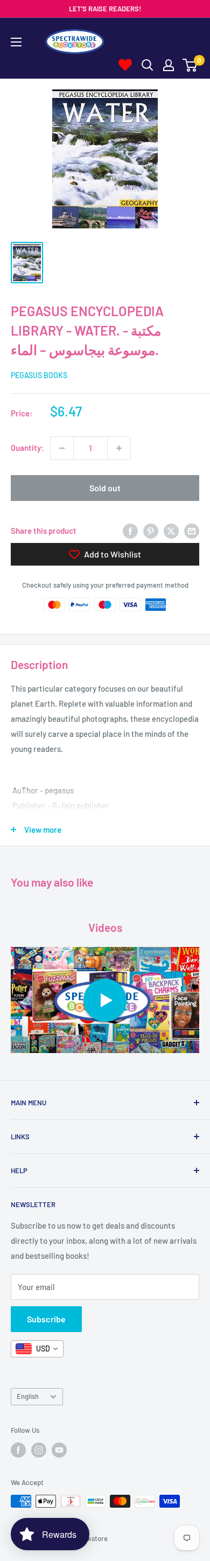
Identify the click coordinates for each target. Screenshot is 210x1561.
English (28, 1396)
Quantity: (27, 447)
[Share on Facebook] (130, 530)
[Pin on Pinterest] (150, 530)
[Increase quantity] (119, 448)
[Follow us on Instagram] (38, 1450)
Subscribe (46, 1319)
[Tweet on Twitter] (171, 530)
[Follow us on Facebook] (18, 1450)
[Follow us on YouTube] (59, 1450)
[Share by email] (191, 530)
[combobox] (37, 1348)
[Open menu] (16, 42)
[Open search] (147, 65)
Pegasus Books (39, 375)
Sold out (105, 488)
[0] (190, 65)
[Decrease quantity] (62, 448)
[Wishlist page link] (125, 65)
